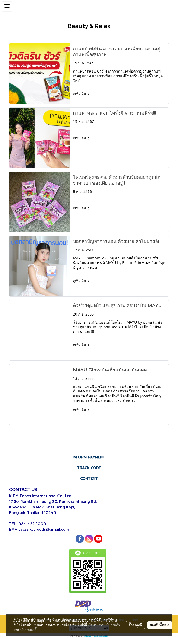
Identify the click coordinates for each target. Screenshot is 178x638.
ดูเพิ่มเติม (80, 93)
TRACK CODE (89, 468)
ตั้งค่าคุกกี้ (135, 625)
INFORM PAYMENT (89, 457)
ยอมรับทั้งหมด (159, 625)
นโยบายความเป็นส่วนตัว (104, 625)
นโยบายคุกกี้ (28, 630)
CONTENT (89, 478)
